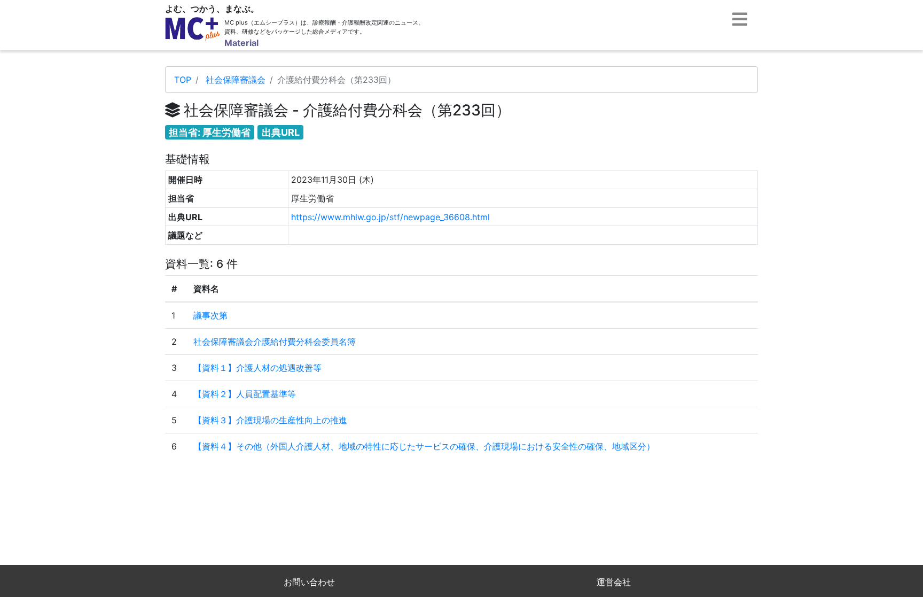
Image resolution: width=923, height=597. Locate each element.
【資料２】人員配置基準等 (244, 394)
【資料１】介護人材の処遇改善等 (257, 367)
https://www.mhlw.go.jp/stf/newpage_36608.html (390, 217)
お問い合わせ (309, 582)
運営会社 (614, 582)
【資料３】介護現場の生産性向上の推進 (270, 420)
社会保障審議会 (235, 79)
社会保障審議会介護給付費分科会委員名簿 (274, 341)
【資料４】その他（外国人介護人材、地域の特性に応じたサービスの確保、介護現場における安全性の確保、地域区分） (424, 446)
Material (241, 42)
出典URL (281, 132)
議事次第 (210, 315)
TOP (182, 79)
